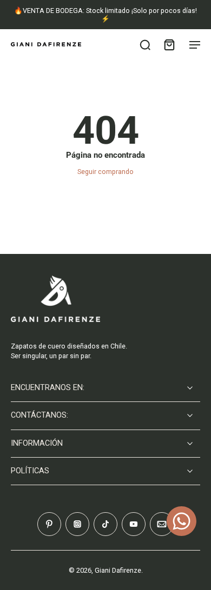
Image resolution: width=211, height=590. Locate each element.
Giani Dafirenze (118, 570)
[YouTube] (134, 524)
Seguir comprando (105, 171)
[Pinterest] (49, 524)
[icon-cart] (169, 44)
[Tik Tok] (105, 524)
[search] (145, 44)
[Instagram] (77, 524)
